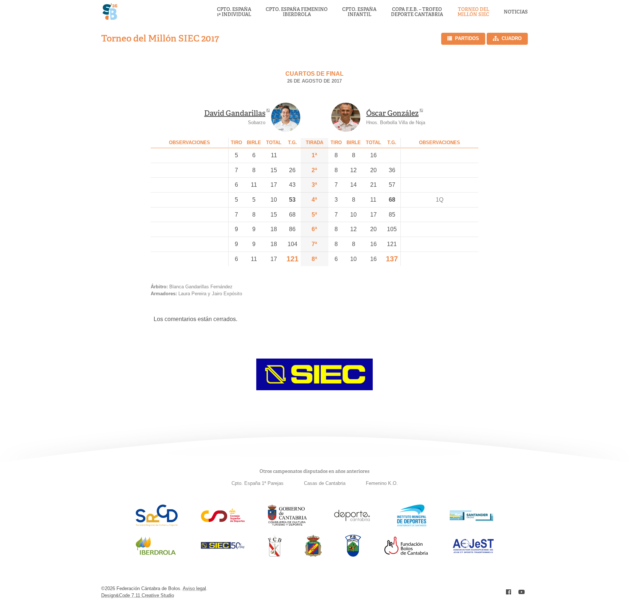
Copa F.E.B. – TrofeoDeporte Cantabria (417, 12)
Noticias (516, 12)
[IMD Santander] (411, 524)
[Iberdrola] (156, 554)
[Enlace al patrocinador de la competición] (314, 388)
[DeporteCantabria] (352, 524)
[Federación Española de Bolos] (313, 554)
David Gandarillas (234, 113)
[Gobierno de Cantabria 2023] (287, 524)
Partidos (467, 38)
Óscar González (392, 113)
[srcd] (157, 524)
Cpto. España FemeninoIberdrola (297, 12)
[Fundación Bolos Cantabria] (406, 553)
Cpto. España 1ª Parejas (258, 483)
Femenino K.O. (382, 483)
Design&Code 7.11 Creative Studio (137, 595)
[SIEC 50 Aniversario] (223, 547)
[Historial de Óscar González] (345, 117)
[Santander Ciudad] (471, 519)
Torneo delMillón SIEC (473, 12)
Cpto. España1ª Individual (234, 12)
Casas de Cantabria (324, 483)
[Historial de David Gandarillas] (285, 117)
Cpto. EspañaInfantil (359, 12)
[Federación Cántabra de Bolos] (274, 554)
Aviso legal (194, 588)
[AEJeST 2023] (473, 552)
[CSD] (223, 520)
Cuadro (512, 38)
